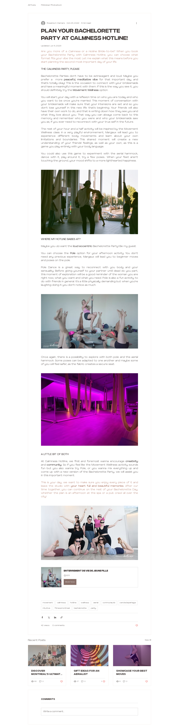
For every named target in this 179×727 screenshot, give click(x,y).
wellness (85, 603)
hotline (73, 603)
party (93, 608)
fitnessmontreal (62, 608)
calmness (61, 603)
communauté (109, 603)
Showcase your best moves (131, 672)
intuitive (46, 608)
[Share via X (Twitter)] (48, 617)
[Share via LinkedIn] (55, 617)
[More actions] (136, 23)
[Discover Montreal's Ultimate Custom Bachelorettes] (47, 655)
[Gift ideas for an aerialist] (90, 655)
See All (148, 640)
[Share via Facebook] (42, 617)
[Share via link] (61, 617)
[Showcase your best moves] (132, 655)
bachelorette (80, 608)
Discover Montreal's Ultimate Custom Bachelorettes (46, 672)
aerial (95, 603)
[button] (89, 577)
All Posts (32, 5)
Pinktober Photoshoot (51, 5)
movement (48, 603)
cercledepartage (128, 603)
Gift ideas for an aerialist (86, 672)
